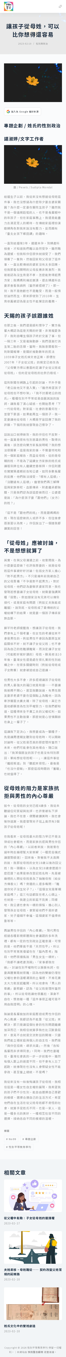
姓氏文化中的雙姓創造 (20, 1326)
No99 (11, 1139)
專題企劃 (29, 1139)
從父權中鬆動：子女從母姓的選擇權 (29, 1218)
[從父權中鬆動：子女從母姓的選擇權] (33, 1195)
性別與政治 (42, 43)
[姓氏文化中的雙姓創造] (33, 1303)
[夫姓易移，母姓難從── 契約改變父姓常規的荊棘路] (33, 1247)
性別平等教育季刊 (18, 1147)
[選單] (60, 6)
